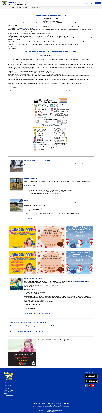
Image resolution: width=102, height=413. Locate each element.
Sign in (98, 3)
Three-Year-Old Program (29, 185)
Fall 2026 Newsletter (28, 215)
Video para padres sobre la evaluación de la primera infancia (37, 313)
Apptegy (53, 411)
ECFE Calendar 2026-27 (29, 218)
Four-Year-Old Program (29, 187)
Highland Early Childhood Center (32, 7)
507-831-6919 (9, 395)
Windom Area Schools (17, 7)
